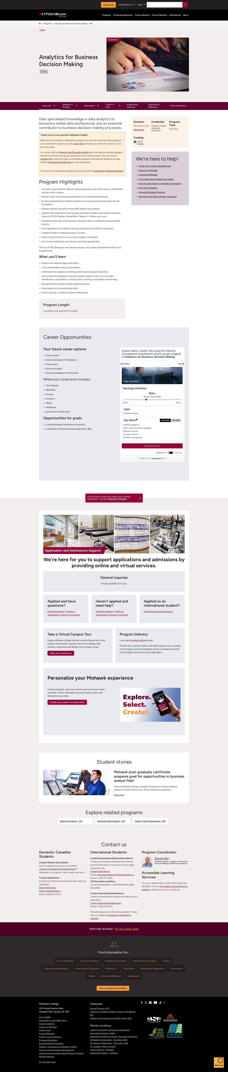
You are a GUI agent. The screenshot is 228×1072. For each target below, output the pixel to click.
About (185, 15)
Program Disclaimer (48, 1040)
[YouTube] (155, 1002)
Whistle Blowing (46, 1057)
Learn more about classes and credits (155, 179)
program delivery (139, 640)
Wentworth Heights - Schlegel (104, 1053)
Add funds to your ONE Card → (53, 1020)
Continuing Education (123, 15)
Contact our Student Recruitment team (57, 869)
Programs (106, 15)
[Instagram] (150, 1002)
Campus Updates (47, 1024)
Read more (139, 130)
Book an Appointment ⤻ (50, 891)
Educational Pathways (153, 105)
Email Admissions (56, 611)
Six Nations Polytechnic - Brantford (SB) (108, 1040)
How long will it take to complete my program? (159, 184)
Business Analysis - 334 (71, 821)
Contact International (100, 871)
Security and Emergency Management (56, 1050)
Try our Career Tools (127, 928)
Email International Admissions (158, 611)
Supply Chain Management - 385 (150, 821)
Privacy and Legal (47, 1062)
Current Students (159, 15)
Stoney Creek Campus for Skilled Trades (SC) (111, 1018)
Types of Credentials (148, 170)
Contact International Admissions (105, 903)
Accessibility (45, 1017)
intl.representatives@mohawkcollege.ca (115, 875)
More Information (178, 105)
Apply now (108, 5)
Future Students (142, 15)
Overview (46, 105)
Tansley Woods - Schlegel (102, 1050)
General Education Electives (151, 192)
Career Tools (45, 1030)
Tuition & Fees (109, 105)
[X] (145, 1002)
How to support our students (113, 988)
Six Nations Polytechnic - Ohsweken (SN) (109, 1043)
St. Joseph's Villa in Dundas (103, 1046)
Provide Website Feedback (51, 1043)
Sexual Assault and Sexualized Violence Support (61, 1053)
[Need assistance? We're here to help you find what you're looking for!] (219, 1062)
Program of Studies (68, 105)
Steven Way (162, 858)
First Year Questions (147, 188)
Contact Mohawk (47, 1033)
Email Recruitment (104, 611)
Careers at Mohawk (48, 1027)
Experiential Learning (132, 105)
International (175, 15)
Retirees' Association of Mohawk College (58, 1047)
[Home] (52, 15)
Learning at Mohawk (147, 175)
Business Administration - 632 (111, 821)
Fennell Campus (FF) (99, 1008)
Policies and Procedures (50, 1037)
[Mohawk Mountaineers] (170, 1022)
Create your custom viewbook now (154, 166)
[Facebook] (141, 1002)
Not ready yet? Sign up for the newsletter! (157, 197)
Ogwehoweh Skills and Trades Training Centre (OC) (114, 1037)
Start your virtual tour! (61, 653)
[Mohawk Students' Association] (154, 1022)
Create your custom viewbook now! (67, 702)
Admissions (89, 105)
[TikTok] (160, 1002)
